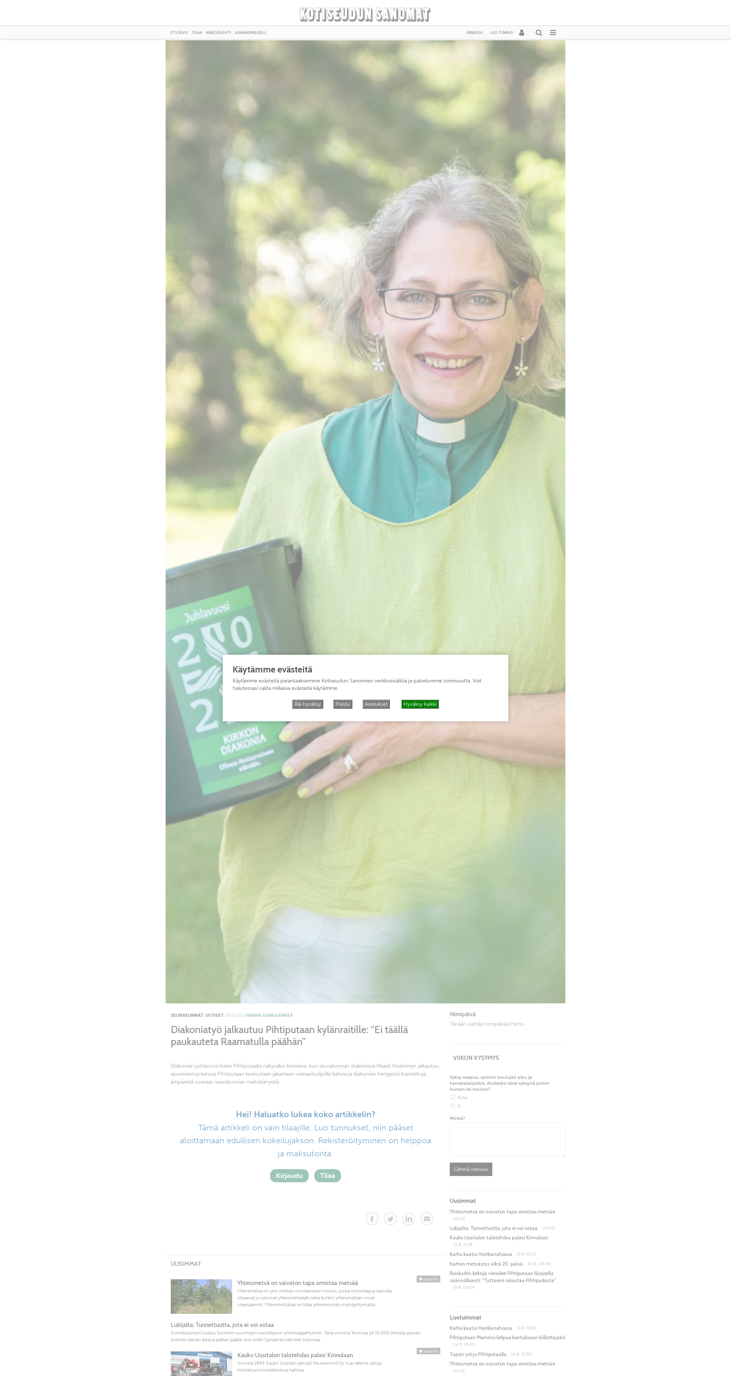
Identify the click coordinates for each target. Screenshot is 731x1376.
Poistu (343, 704)
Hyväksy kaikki (420, 704)
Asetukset (376, 704)
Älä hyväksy (307, 704)
